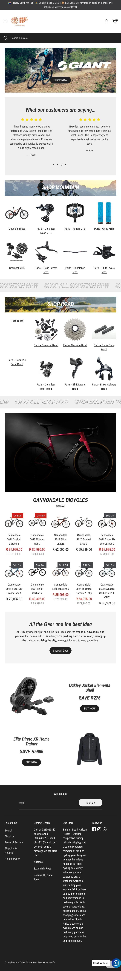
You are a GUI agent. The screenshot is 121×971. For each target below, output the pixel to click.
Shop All (60, 506)
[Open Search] (5, 37)
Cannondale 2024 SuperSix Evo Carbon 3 (107, 539)
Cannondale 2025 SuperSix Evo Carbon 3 (14, 589)
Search (8, 830)
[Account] (106, 20)
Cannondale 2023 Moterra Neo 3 (37, 539)
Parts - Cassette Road (75, 345)
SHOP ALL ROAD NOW (47, 402)
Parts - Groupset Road (46, 345)
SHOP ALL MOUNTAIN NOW (70, 285)
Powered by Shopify (46, 962)
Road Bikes (17, 321)
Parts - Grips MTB (104, 229)
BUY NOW (31, 762)
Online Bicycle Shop (28, 962)
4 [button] (65, 164)
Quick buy (14, 524)
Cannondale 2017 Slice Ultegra (60, 539)
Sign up (90, 803)
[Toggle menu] (5, 21)
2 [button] (57, 164)
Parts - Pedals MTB (75, 229)
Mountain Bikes (17, 229)
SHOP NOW (60, 80)
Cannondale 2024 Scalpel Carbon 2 (14, 539)
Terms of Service (14, 842)
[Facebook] (94, 829)
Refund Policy (12, 859)
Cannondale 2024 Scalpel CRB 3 (84, 539)
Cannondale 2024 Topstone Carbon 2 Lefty (84, 589)
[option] (29, 140)
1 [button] (53, 164)
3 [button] (61, 165)
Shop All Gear (60, 651)
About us (9, 836)
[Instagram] (99, 829)
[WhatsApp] (105, 829)
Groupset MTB (17, 268)
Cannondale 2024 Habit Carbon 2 (37, 589)
